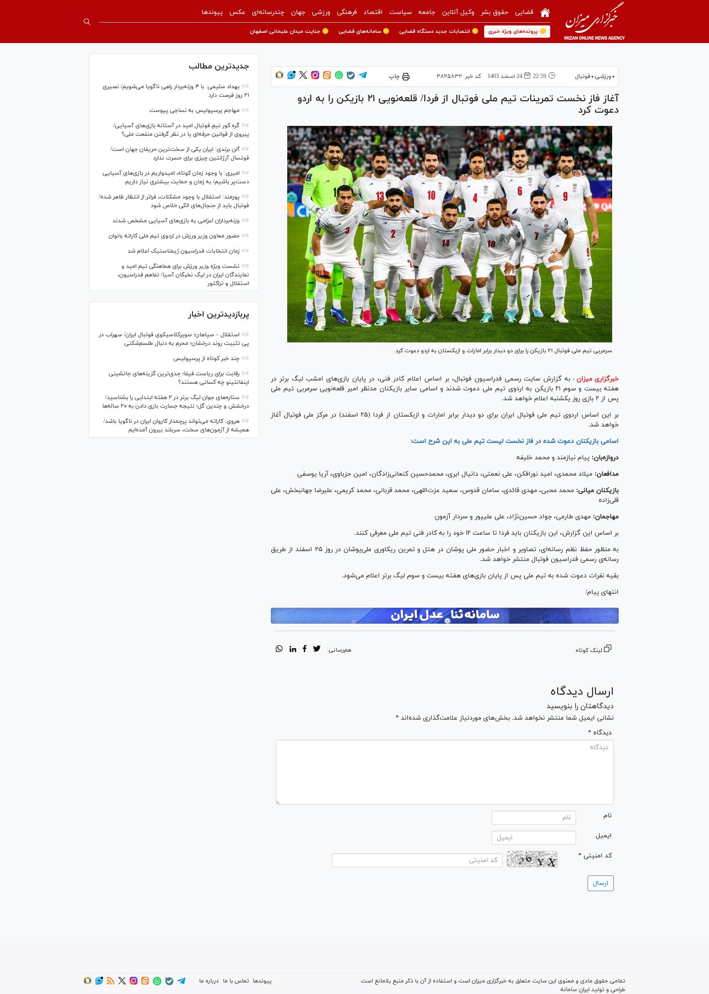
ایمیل (604, 835)
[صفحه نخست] (545, 11)
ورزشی (321, 12)
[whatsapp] (279, 650)
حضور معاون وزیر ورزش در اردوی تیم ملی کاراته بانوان (174, 236)
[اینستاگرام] (315, 78)
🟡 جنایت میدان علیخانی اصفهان (289, 31)
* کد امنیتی (595, 855)
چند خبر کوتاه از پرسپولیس (206, 358)
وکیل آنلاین (458, 12)
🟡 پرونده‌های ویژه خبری (517, 31)
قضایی (524, 12)
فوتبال (582, 76)
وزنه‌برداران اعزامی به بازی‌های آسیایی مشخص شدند (176, 221)
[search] (87, 21)
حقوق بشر (494, 12)
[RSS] (110, 983)
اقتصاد (373, 12)
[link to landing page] (594, 21)
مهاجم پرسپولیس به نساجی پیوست (194, 110)
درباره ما (209, 981)
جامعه (427, 12)
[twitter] (316, 649)
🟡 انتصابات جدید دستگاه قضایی (438, 31)
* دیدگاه (600, 732)
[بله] (351, 78)
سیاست (400, 12)
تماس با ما (236, 981)
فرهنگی (347, 12)
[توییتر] (303, 78)
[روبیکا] (279, 78)
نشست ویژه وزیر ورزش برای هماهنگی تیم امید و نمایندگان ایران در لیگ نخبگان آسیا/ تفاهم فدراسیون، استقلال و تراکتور (183, 274)
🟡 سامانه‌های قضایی (363, 31)
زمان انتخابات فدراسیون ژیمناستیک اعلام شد (184, 251)
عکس (237, 12)
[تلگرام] (363, 78)
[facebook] (304, 650)
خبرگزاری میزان (597, 378)
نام (608, 815)
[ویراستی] (291, 78)
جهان (298, 12)
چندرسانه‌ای (268, 12)
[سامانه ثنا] (445, 616)
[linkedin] (292, 650)
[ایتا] (327, 78)
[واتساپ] (339, 78)
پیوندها (212, 12)
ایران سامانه (575, 990)
